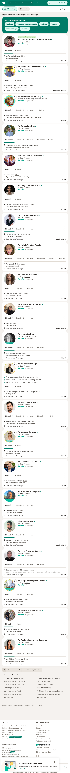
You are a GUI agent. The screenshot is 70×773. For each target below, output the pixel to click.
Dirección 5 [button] (52, 259)
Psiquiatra (55, 24)
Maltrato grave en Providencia (14, 681)
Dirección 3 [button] (30, 110)
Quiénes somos (7, 735)
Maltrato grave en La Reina (13, 694)
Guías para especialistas (10, 754)
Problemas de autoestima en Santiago (50, 691)
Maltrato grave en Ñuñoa (12, 688)
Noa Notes (8, 752)
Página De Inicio (7, 705)
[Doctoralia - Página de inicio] (4, 3)
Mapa (64, 9)
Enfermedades (18, 705)
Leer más (22, 768)
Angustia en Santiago (44, 688)
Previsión (24, 9)
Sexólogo (44, 24)
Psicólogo (9, 24)
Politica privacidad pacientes (12, 728)
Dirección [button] (8, 51)
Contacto (5, 739)
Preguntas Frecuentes (43, 739)
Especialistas (40, 726)
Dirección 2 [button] (20, 110)
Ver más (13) (8, 697)
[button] (64, 20)
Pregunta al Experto (43, 730)
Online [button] (19, 51)
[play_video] (9, 71)
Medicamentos (41, 732)
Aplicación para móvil (43, 741)
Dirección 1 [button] (9, 110)
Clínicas (38, 728)
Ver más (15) (41, 697)
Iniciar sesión (41, 3)
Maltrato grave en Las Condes (14, 684)
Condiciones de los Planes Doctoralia (15, 757)
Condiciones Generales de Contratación (16, 726)
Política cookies (7, 732)
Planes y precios (7, 748)
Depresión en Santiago (45, 684)
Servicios (39, 735)
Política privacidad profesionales (13, 730)
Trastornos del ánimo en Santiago (48, 694)
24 (28, 670)
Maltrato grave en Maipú (12, 691)
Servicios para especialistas (11, 750)
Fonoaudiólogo (11, 29)
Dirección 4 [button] (41, 140)
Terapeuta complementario (27, 24)
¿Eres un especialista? (57, 3)
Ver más (24, 29)
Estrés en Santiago (43, 681)
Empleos (11, 737)
